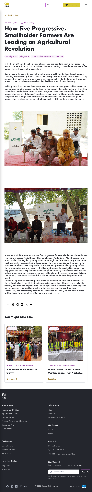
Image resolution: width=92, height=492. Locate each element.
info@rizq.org (56, 446)
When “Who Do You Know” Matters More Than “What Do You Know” (64, 373)
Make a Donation (7, 446)
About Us (51, 410)
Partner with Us (6, 453)
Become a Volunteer (8, 450)
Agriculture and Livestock (10, 414)
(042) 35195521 (58, 450)
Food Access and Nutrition (10, 410)
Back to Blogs (13, 15)
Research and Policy (8, 425)
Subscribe (85, 472)
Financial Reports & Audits (56, 418)
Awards (50, 430)
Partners (50, 434)
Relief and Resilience (8, 418)
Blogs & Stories (6, 466)
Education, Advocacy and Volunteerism (14, 421)
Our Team (51, 414)
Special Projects (7, 429)
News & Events (6, 470)
